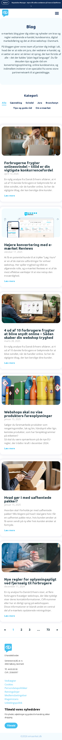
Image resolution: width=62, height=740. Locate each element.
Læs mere (9, 195)
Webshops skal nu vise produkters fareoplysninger (28, 414)
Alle (4, 102)
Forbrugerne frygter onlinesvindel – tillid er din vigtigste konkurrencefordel (28, 166)
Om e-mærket (43, 107)
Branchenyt (52, 102)
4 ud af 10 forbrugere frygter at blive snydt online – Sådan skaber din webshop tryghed (29, 334)
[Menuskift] (58, 13)
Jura (39, 102)
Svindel (30, 102)
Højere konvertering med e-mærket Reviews (28, 246)
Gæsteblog (16, 102)
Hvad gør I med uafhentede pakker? (27, 499)
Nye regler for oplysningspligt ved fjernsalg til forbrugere (30, 581)
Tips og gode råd (22, 107)
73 (48, 629)
